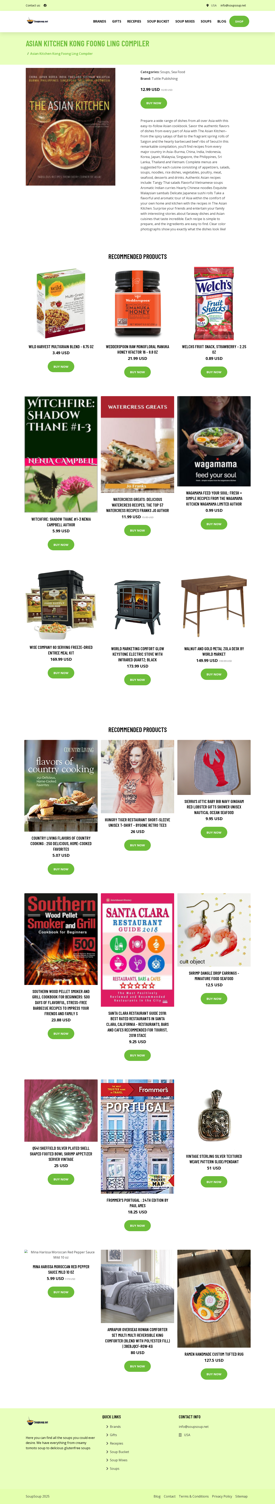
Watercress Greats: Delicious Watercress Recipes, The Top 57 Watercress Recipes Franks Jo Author (137, 505)
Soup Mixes (185, 21)
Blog (221, 21)
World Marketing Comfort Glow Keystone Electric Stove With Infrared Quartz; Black (137, 654)
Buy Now (153, 103)
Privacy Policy (222, 1496)
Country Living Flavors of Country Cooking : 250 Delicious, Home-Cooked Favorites (61, 843)
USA (214, 5)
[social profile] (45, 5)
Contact (170, 1496)
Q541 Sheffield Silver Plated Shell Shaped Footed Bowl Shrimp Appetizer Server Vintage (61, 1154)
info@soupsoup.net (233, 5)
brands (99, 21)
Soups (206, 21)
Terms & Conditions (194, 1496)
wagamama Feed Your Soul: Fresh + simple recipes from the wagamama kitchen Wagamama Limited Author (214, 498)
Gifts (116, 21)
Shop (239, 21)
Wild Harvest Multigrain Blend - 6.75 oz (61, 346)
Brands (115, 1426)
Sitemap (241, 1496)
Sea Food (178, 72)
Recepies (134, 21)
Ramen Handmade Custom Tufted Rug (214, 1354)
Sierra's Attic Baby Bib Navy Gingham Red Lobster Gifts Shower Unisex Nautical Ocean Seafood (214, 807)
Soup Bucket (158, 21)
